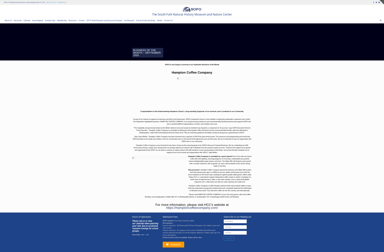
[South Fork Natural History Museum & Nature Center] (192, 9)
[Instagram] (379, 2)
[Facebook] (374, 2)
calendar (140, 223)
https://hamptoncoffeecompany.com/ (192, 208)
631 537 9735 (52, 2)
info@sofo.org (62, 2)
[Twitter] (376, 2)
